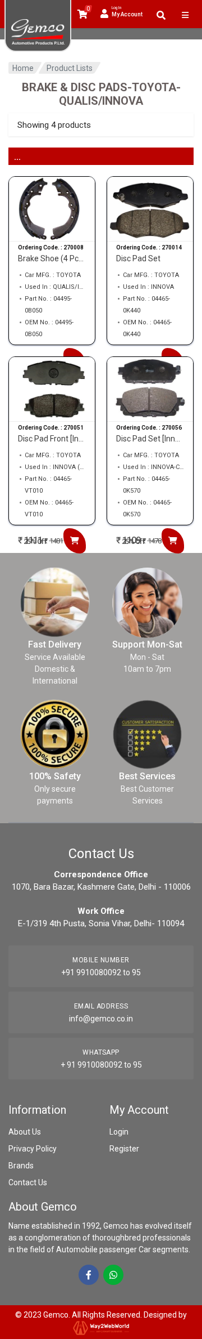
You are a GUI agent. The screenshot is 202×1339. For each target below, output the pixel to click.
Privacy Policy (32, 1148)
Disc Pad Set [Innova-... (150, 438)
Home (23, 68)
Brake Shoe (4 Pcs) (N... (52, 258)
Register (124, 1148)
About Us (24, 1131)
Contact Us (27, 1182)
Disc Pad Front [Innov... (52, 438)
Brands (21, 1165)
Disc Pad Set (138, 258)
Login (118, 1131)
